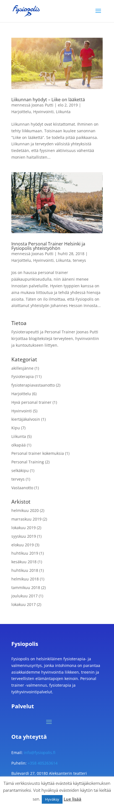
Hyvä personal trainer (31, 402)
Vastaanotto (22, 487)
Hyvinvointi (43, 111)
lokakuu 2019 (23, 527)
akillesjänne (22, 368)
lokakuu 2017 (23, 604)
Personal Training (27, 462)
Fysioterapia (22, 376)
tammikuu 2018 (25, 587)
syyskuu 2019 (23, 536)
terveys (79, 260)
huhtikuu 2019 (24, 553)
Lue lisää (72, 799)
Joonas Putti (42, 105)
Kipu (15, 427)
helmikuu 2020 (25, 510)
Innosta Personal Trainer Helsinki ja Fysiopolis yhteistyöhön (48, 246)
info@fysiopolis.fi (39, 752)
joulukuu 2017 (24, 595)
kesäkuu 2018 (24, 561)
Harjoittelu (21, 111)
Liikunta (63, 111)
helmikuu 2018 (25, 579)
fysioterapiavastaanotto (33, 385)
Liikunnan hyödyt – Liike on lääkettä (48, 100)
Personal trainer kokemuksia (37, 453)
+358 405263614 (43, 763)
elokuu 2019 (22, 544)
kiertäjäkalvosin (25, 419)
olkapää (18, 445)
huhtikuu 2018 (24, 570)
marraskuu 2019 (26, 519)
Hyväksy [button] (52, 799)
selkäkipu (20, 470)
